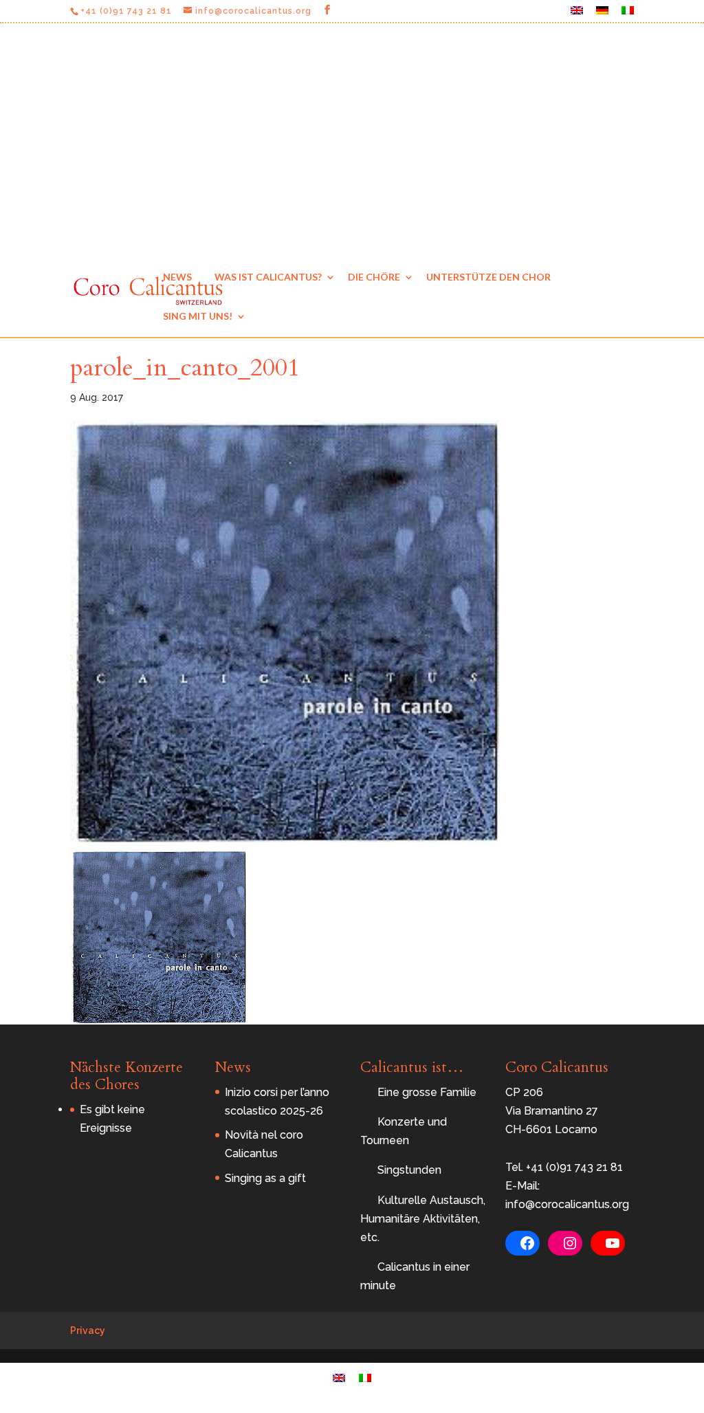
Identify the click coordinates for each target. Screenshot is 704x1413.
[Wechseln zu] (577, 14)
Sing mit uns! (197, 316)
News (177, 277)
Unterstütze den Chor (488, 277)
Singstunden (409, 1169)
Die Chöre (374, 277)
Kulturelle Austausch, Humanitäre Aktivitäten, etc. (422, 1219)
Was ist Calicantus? (268, 277)
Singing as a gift (265, 1178)
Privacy (87, 1330)
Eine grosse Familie (426, 1092)
